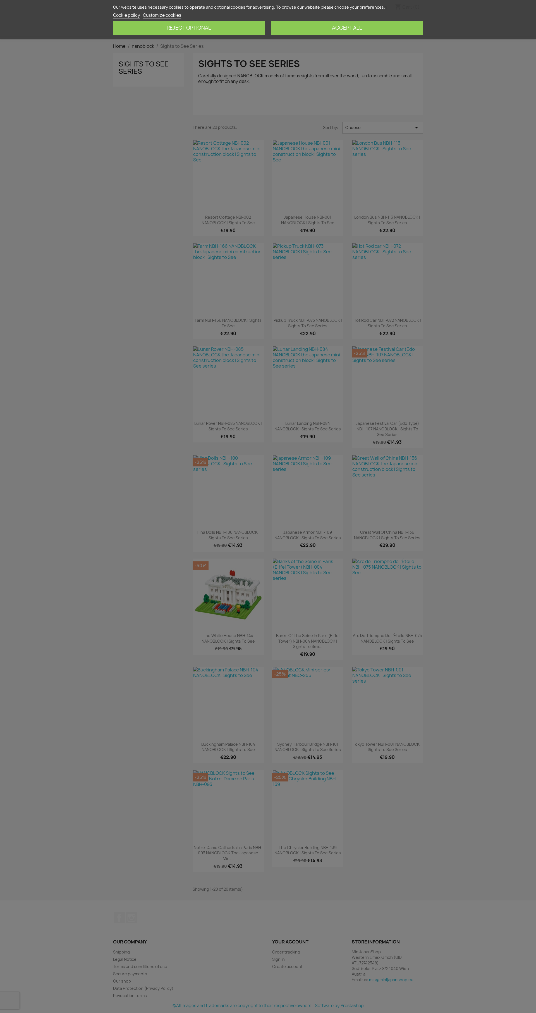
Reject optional (189, 27)
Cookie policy (126, 15)
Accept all (347, 27)
